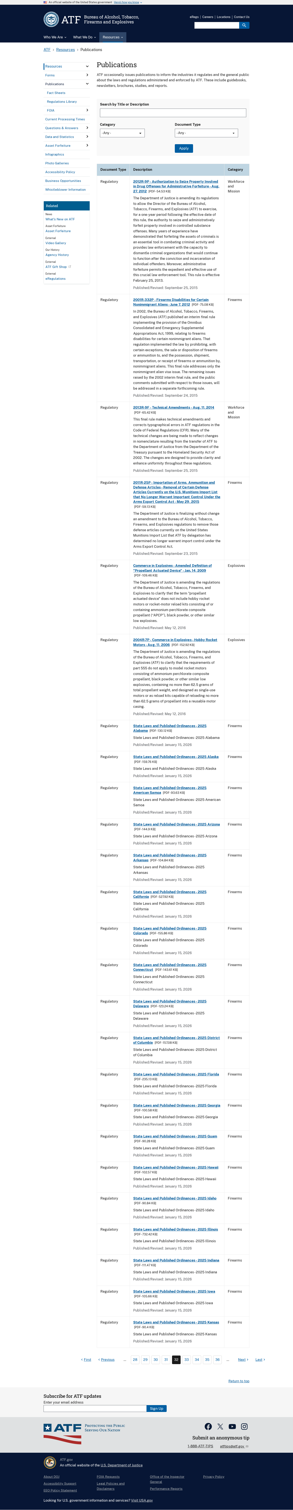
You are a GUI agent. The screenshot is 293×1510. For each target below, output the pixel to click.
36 (217, 1360)
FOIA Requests (108, 1476)
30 (156, 1360)
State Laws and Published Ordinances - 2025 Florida (176, 1074)
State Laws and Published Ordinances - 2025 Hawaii (175, 1167)
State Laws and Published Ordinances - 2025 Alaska (176, 757)
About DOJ (51, 1476)
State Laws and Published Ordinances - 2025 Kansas (176, 1322)
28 (135, 1360)
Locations (223, 16)
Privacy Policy (213, 1476)
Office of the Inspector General (167, 1479)
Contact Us (241, 16)
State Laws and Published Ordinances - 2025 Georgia (176, 1105)
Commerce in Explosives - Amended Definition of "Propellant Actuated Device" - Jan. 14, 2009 (172, 568)
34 (197, 1360)
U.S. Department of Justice (122, 1465)
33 (186, 1360)
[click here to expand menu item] (87, 66)
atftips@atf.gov (232, 1446)
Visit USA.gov (142, 1500)
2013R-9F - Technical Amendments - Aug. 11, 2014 (173, 407)
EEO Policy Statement (60, 1490)
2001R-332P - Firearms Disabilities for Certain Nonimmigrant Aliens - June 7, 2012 (170, 302)
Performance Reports (166, 1488)
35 (207, 1360)
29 (145, 1360)
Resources (65, 49)
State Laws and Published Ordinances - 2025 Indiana (176, 1260)
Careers (207, 16)
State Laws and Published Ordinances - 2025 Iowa (174, 1291)
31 (166, 1360)
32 (176, 1360)
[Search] (244, 25)
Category (107, 125)
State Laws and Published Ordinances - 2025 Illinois (175, 1229)
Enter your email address (63, 1402)
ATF (47, 49)
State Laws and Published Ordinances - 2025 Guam (175, 1136)
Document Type (188, 125)
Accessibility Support (60, 1483)
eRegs (194, 16)
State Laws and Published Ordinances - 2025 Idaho (174, 1198)
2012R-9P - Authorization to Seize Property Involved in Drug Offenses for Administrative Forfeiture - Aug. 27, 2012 (176, 186)
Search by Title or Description (124, 104)
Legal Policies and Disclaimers (111, 1486)
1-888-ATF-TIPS (200, 1446)
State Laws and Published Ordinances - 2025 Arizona (176, 824)
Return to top (238, 1381)
